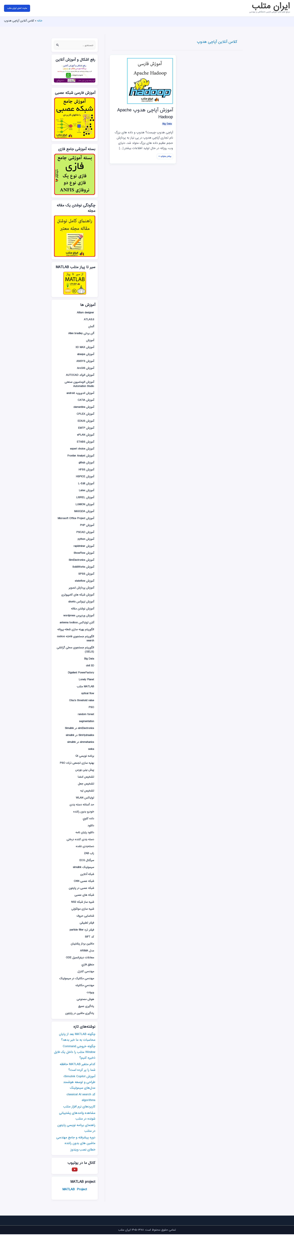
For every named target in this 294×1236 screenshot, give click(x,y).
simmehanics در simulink (80, 742)
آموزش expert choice (82, 449)
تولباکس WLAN (85, 798)
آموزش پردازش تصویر (81, 588)
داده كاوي (88, 818)
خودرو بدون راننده (83, 811)
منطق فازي (88, 964)
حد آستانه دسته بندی (82, 804)
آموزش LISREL (85, 497)
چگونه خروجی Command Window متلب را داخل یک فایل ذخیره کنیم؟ (74, 1052)
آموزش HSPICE (85, 476)
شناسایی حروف (85, 916)
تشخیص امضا (86, 777)
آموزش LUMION (85, 504)
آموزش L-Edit (86, 483)
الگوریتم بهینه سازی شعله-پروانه (75, 629)
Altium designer (85, 312)
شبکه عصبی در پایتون (81, 888)
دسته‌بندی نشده (85, 846)
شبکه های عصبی (84, 895)
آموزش (90, 340)
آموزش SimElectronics (81, 560)
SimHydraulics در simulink (80, 735)
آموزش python (86, 539)
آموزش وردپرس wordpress (78, 615)
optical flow (87, 693)
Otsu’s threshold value (81, 700)
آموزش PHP (87, 525)
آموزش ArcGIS (85, 368)
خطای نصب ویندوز (82, 1149)
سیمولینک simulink (83, 867)
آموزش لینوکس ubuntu (81, 602)
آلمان (91, 326)
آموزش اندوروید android (80, 393)
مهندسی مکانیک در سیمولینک (76, 978)
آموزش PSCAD (85, 532)
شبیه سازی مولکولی (82, 909)
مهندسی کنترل (86, 971)
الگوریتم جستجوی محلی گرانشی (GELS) (75, 649)
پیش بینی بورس (84, 770)
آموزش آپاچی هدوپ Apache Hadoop (145, 114)
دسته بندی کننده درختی (80, 839)
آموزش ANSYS (85, 361)
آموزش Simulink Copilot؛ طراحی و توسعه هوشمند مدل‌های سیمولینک (79, 1082)
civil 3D (90, 665)
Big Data (167, 124)
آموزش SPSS (86, 574)
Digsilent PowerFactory (81, 672)
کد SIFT (89, 937)
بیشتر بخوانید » (165, 157)
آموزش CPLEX (85, 414)
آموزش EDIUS (86, 421)
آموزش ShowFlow (84, 553)
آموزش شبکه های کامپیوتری (77, 595)
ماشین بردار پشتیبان (82, 944)
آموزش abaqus (85, 354)
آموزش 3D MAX (85, 347)
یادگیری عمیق (86, 1006)
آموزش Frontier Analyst (80, 456)
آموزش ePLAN (85, 435)
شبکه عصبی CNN (84, 881)
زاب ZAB (89, 853)
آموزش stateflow (84, 581)
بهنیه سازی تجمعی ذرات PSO (77, 763)
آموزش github (86, 462)
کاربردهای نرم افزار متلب (79, 1106)
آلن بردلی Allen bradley (81, 333)
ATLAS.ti (89, 319)
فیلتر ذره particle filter (82, 930)
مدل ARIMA (87, 951)
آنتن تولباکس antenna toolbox (77, 622)
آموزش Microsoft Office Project (76, 518)
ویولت (90, 992)
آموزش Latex (86, 490)
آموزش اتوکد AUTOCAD (80, 375)
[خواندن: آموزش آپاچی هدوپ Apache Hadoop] (150, 81)
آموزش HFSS (86, 469)
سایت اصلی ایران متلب (17, 8)
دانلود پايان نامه (85, 832)
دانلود (91, 825)
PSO (91, 707)
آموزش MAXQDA (84, 511)
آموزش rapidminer (84, 546)
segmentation (86, 721)
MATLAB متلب (85, 686)
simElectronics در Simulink (79, 728)
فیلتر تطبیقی (87, 923)
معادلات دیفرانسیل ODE (80, 957)
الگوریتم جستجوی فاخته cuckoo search (75, 638)
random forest (86, 714)
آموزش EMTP (86, 428)
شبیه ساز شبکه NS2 (82, 902)
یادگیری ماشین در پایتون (79, 1013)
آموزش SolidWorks (83, 567)
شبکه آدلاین (87, 874)
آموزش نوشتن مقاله (82, 609)
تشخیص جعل (86, 784)
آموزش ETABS (85, 442)
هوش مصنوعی (85, 999)
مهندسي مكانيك (84, 985)
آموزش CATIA (86, 400)
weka (91, 749)
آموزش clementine (84, 407)
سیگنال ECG (86, 860)
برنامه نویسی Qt (84, 756)
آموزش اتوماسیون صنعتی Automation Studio (79, 384)
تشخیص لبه (87, 791)
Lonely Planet (86, 679)
